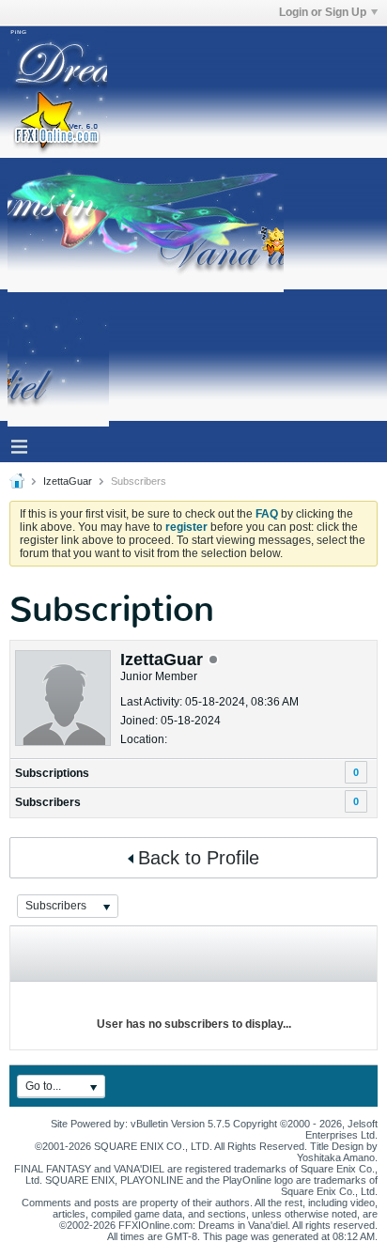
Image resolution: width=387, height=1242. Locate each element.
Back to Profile (198, 857)
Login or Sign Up (322, 12)
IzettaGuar (67, 481)
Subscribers (48, 802)
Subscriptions (52, 773)
